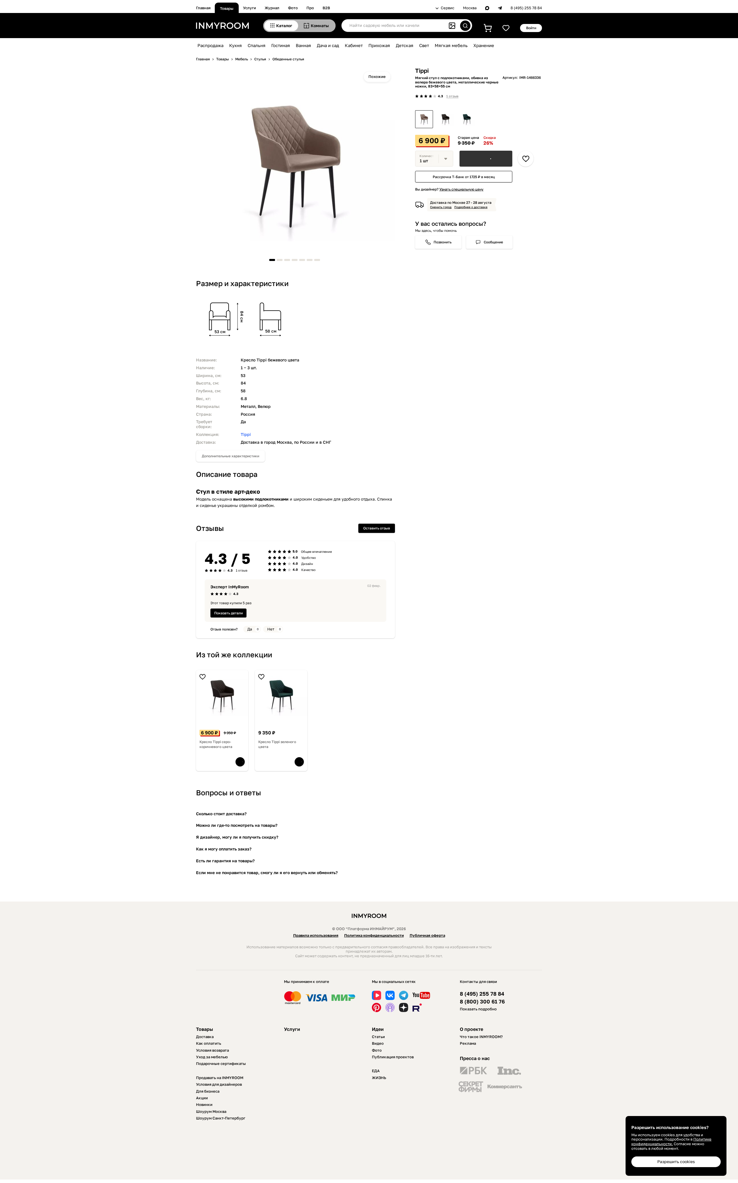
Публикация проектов (393, 1057)
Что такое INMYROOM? (481, 1036)
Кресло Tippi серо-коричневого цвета (215, 744)
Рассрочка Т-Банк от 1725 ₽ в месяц (464, 177)
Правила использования (315, 935)
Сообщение (493, 242)
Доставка (205, 1036)
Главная (203, 7)
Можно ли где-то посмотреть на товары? (236, 825)
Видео (378, 1043)
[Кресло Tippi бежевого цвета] (424, 119)
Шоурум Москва (211, 1111)
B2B (326, 7)
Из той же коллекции (234, 654)
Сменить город (440, 207)
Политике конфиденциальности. (671, 1141)
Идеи (378, 1029)
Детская (404, 45)
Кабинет (354, 45)
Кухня (235, 45)
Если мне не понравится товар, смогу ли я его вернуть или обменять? (267, 872)
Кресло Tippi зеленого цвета (277, 744)
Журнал (272, 7)
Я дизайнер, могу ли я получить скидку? (237, 837)
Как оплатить (208, 1043)
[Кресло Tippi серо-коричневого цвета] (445, 119)
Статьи (378, 1036)
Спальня (257, 45)
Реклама (468, 1043)
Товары (227, 8)
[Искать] (465, 25)
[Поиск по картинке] (452, 25)
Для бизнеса (207, 1091)
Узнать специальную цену (461, 189)
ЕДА (376, 1070)
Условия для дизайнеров (219, 1084)
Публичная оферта (427, 935)
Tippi (246, 434)
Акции (202, 1098)
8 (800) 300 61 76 (482, 1002)
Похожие (377, 76)
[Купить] (486, 159)
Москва (470, 8)
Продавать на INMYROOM (219, 1077)
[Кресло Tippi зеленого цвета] (467, 119)
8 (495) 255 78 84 (526, 8)
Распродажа (210, 45)
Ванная (303, 45)
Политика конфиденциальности (374, 935)
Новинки (204, 1104)
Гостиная (280, 45)
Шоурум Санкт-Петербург (220, 1118)
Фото (293, 7)
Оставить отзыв (376, 528)
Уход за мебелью (212, 1057)
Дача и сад (328, 45)
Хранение (483, 45)
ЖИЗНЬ (379, 1077)
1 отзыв (452, 96)
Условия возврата (212, 1050)
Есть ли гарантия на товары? (225, 860)
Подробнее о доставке (470, 207)
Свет (424, 45)
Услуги (249, 7)
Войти (531, 28)
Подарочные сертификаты (221, 1063)
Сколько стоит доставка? (221, 813)
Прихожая (379, 45)
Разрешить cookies (676, 1161)
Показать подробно (478, 1009)
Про (310, 7)
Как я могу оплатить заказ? (223, 848)
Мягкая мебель (451, 45)
